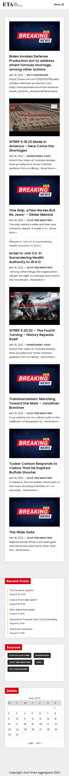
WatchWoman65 (37, 75)
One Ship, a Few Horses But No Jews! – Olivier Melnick (32, 212)
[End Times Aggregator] (13, 4)
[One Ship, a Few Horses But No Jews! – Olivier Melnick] (34, 190)
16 (9, 724)
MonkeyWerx (35, 156)
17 (17, 724)
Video (47, 156)
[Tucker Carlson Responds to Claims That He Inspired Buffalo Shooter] (34, 443)
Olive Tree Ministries (39, 220)
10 (17, 719)
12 (33, 719)
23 (9, 729)
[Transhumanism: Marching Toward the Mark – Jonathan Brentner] (34, 378)
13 (40, 719)
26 (33, 729)
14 (48, 719)
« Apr (30, 743)
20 (40, 724)
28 (48, 729)
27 (40, 729)
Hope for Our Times (19, 655)
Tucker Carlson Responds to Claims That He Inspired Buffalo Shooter (33, 468)
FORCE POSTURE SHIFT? (23, 600)
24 (17, 729)
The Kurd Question (21, 629)
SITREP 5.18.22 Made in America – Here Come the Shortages (31, 146)
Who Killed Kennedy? (22, 609)
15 (56, 719)
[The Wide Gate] (34, 512)
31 (17, 734)
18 (25, 724)
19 (33, 724)
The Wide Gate (22, 532)
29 (56, 729)
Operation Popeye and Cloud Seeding (33, 619)
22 (56, 724)
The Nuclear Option (21, 590)
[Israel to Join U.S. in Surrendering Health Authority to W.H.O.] (34, 244)
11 (24, 719)
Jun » (39, 743)
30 (9, 734)
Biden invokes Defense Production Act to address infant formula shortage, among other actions (31, 63)
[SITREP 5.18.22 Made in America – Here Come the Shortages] (34, 117)
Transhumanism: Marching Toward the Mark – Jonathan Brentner (34, 403)
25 (25, 729)
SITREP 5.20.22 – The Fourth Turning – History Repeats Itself (32, 334)
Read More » (48, 168)
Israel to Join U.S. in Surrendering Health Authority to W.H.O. (26, 257)
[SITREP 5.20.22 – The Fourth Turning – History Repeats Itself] (34, 306)
